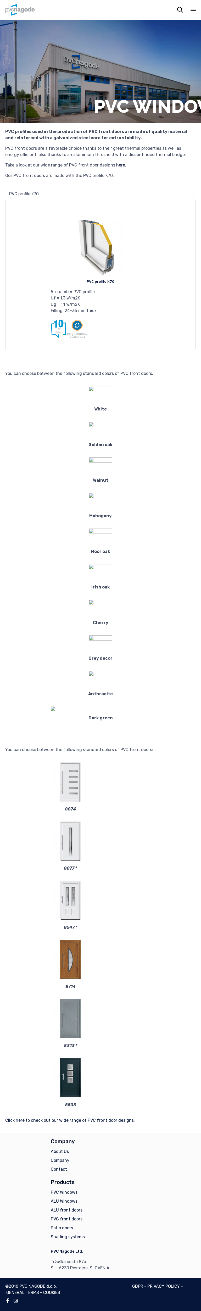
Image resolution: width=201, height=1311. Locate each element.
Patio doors (62, 1227)
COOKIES (51, 1292)
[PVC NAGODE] (20, 10)
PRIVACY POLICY (163, 1286)
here (120, 165)
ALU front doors (66, 1210)
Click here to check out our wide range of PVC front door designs (69, 1120)
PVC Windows (64, 1192)
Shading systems (68, 1236)
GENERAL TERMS (22, 1292)
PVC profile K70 (100, 281)
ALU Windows (64, 1201)
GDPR (137, 1286)
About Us (60, 1151)
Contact (59, 1169)
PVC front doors (66, 1218)
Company (60, 1160)
